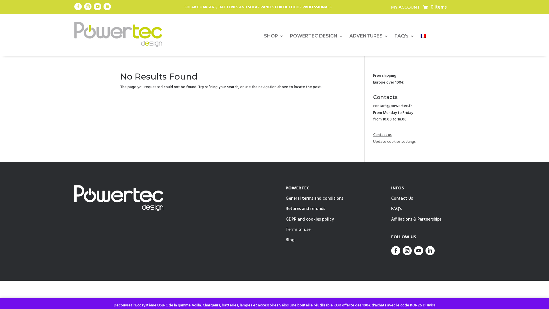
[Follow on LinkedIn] (107, 6)
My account (405, 7)
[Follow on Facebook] (78, 6)
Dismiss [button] (429, 305)
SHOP (271, 36)
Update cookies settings (394, 141)
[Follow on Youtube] (97, 6)
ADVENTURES (366, 36)
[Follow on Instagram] (88, 6)
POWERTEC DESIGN (313, 36)
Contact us (382, 135)
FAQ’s (402, 36)
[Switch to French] (423, 37)
